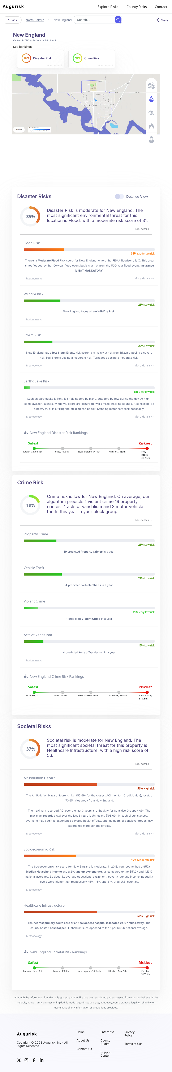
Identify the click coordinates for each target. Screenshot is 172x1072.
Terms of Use (133, 1043)
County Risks (136, 6)
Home (81, 1032)
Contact (161, 6)
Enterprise (107, 1032)
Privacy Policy (129, 1033)
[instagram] (26, 1060)
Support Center (106, 1054)
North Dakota (35, 20)
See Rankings (22, 46)
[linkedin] (41, 1060)
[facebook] (34, 1060)
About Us (83, 1040)
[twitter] (19, 1060)
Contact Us (84, 1049)
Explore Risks (108, 6)
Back (13, 20)
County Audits (105, 1042)
